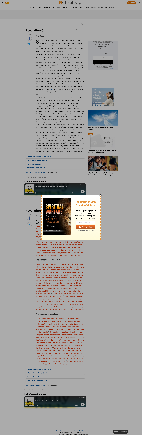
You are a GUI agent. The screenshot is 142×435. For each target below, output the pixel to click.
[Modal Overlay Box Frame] (71, 217)
